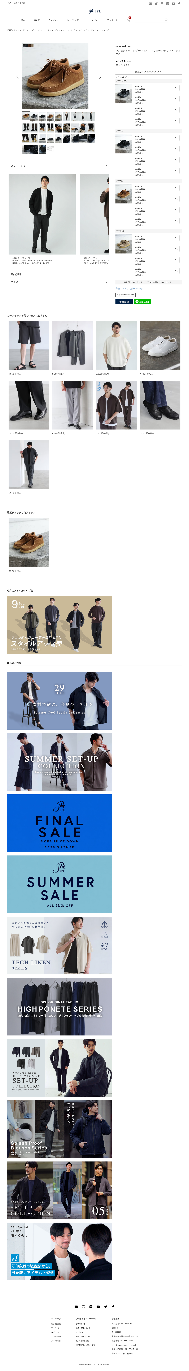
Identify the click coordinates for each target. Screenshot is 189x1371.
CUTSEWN (36, 263)
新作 (23, 20)
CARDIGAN (24, 263)
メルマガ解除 (56, 1341)
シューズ (30, 30)
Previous (18, 77)
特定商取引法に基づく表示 (85, 1345)
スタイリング (73, 20)
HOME (9, 30)
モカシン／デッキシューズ (46, 30)
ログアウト (55, 1332)
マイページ (55, 1328)
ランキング (53, 20)
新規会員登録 (56, 1324)
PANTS (46, 263)
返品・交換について (83, 1336)
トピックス (92, 20)
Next (100, 77)
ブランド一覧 (111, 20)
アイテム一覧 (19, 30)
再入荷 (37, 20)
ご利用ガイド (80, 1324)
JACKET (94, 263)
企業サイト (116, 1328)
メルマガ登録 (56, 1336)
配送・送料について (83, 1328)
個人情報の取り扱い (83, 1341)
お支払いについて (82, 1332)
